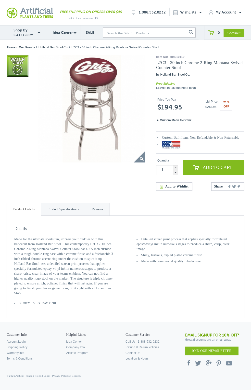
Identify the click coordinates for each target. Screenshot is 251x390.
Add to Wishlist (176, 186)
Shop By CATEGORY (23, 32)
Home (11, 47)
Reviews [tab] (97, 209)
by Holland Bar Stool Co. (173, 74)
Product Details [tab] (24, 209)
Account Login (16, 341)
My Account (226, 12)
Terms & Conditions (20, 358)
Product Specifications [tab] (63, 209)
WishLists (188, 12)
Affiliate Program (77, 353)
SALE (90, 32)
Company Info (75, 347)
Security (76, 376)
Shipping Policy (17, 347)
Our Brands (27, 47)
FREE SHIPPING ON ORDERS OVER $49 (91, 12)
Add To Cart (217, 167)
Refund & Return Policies (142, 347)
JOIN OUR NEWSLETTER (211, 351)
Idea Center (63, 32)
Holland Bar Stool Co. (53, 47)
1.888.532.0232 (152, 12)
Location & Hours (137, 358)
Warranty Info (15, 353)
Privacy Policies (61, 376)
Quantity (163, 160)
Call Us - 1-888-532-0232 (143, 341)
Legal (47, 376)
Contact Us (133, 353)
